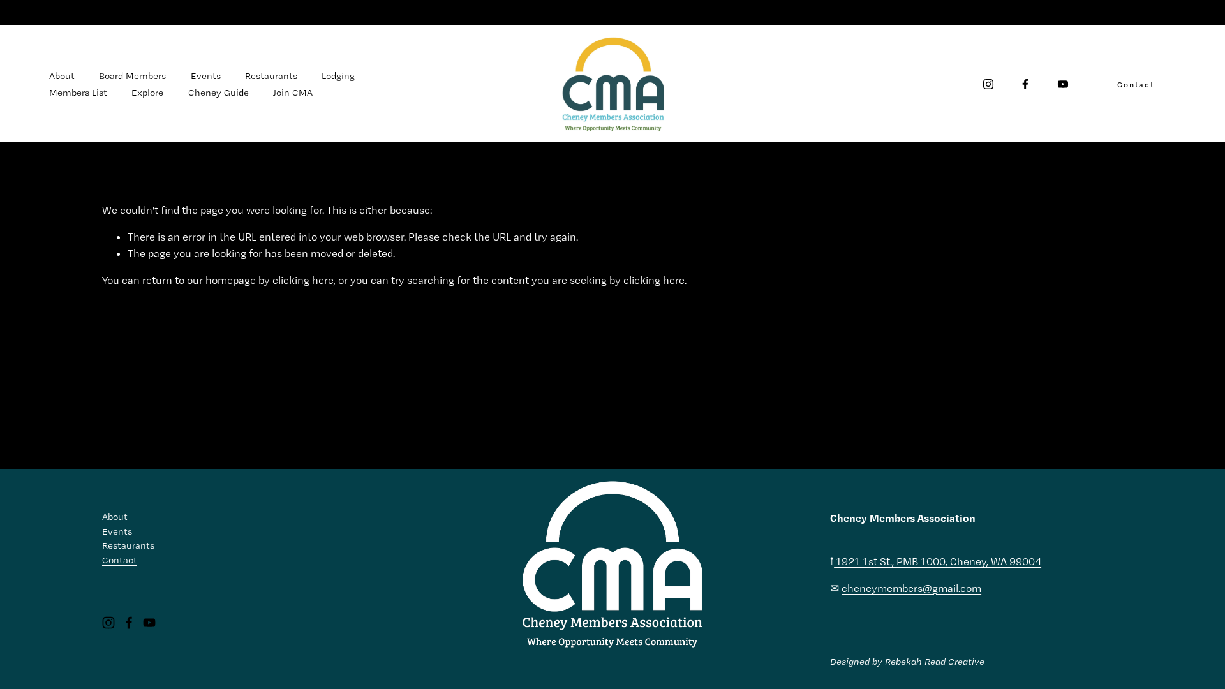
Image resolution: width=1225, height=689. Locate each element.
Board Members (132, 76)
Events (206, 76)
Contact (1136, 84)
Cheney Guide (218, 92)
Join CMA (293, 92)
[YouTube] (1063, 84)
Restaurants (271, 76)
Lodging (338, 76)
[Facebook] (1025, 84)
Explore (147, 92)
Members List (78, 92)
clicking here (303, 280)
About (62, 76)
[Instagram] (988, 84)
